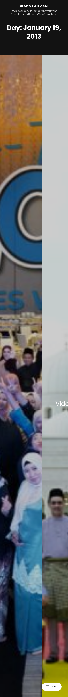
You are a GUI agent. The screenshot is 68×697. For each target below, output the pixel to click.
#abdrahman (34, 6)
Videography (41, 403)
